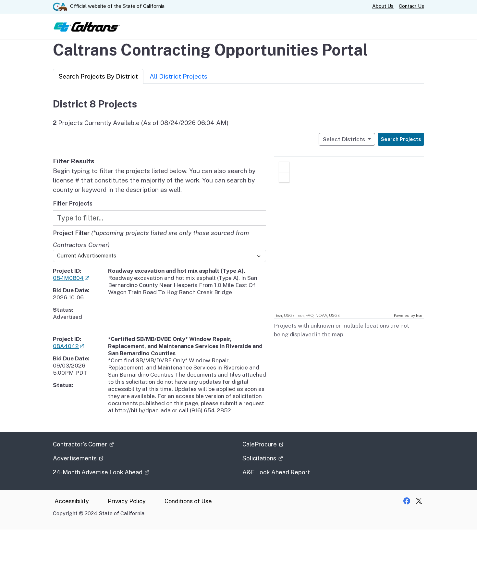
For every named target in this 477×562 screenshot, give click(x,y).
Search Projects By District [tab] (98, 76)
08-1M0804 (68, 277)
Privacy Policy (127, 501)
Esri (419, 315)
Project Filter (71, 233)
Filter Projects (72, 203)
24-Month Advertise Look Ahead (98, 472)
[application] (349, 237)
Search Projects (401, 139)
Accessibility (72, 501)
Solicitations (259, 458)
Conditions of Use (188, 501)
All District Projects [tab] (178, 76)
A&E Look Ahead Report (276, 472)
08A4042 (66, 346)
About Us (383, 6)
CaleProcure (260, 444)
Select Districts (344, 139)
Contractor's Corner (80, 444)
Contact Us (411, 6)
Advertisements (75, 458)
